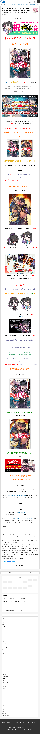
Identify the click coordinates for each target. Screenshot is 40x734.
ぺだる (3, 649)
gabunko (3, 626)
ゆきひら (3, 641)
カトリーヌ (4, 686)
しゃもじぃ (4, 674)
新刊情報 (3, 722)
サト (3, 692)
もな (3, 707)
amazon (6, 82)
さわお (3, 659)
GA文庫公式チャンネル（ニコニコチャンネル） (13, 729)
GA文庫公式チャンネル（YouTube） (22, 727)
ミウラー (3, 651)
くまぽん (3, 688)
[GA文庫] (2, 1)
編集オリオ (4, 632)
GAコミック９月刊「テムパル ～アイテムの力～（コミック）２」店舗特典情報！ (15, 601)
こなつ (3, 690)
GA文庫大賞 (28, 722)
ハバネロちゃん (4, 643)
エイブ (3, 622)
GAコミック (17, 724)
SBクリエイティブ (12, 727)
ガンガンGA (23, 724)
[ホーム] (1, 4)
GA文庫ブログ (22, 722)
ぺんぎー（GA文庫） (5, 647)
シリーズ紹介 (16, 722)
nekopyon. (7, 14)
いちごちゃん (4, 661)
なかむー (3, 655)
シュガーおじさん (5, 682)
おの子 (3, 628)
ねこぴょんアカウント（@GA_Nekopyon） (17, 495)
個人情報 (24, 729)
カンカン (3, 672)
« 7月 (3, 591)
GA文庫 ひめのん (5, 676)
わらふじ (3, 709)
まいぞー (3, 705)
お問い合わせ (30, 729)
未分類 (3, 711)
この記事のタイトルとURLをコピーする (20, 18)
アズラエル (4, 680)
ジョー (3, 657)
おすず (3, 618)
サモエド (3, 624)
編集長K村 (4, 713)
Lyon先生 (21, 316)
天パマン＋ (4, 630)
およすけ (3, 663)
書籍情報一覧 (9, 722)
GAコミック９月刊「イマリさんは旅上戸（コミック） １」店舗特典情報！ (14, 598)
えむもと (3, 684)
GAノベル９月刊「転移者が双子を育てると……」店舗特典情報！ (12, 610)
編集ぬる (3, 653)
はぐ (3, 701)
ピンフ (3, 703)
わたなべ (3, 620)
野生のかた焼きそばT (5, 715)
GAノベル (33, 722)
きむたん (3, 645)
